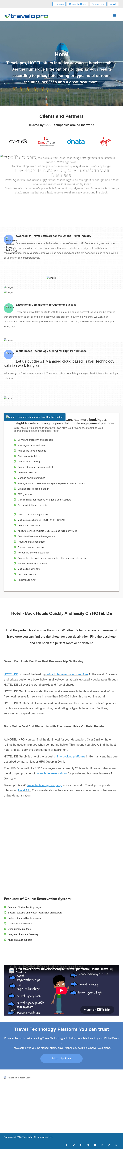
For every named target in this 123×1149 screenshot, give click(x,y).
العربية (113, 4)
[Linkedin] (116, 1145)
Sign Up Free (61, 1058)
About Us (68, 1085)
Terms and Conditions (15, 1120)
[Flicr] (95, 1145)
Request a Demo (77, 4)
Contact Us (69, 1090)
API (65, 1102)
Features (59, 4)
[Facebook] (66, 1145)
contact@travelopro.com (76, 1120)
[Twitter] (73, 1145)
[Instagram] (102, 1145)
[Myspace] (109, 1145)
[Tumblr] (81, 1145)
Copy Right (9, 1125)
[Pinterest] (88, 1145)
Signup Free (98, 4)
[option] (18, 141)
